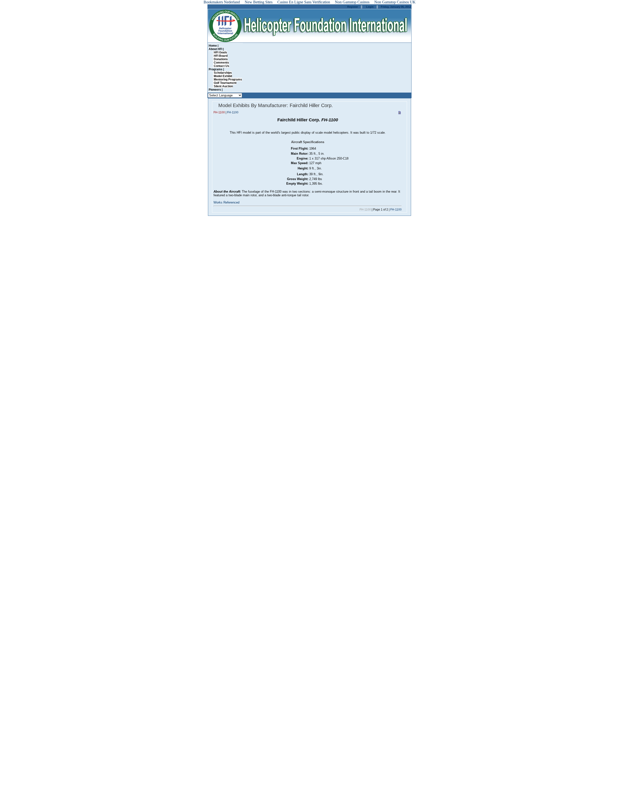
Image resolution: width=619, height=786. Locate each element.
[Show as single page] (400, 113)
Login (370, 6)
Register (352, 6)
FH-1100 (232, 112)
